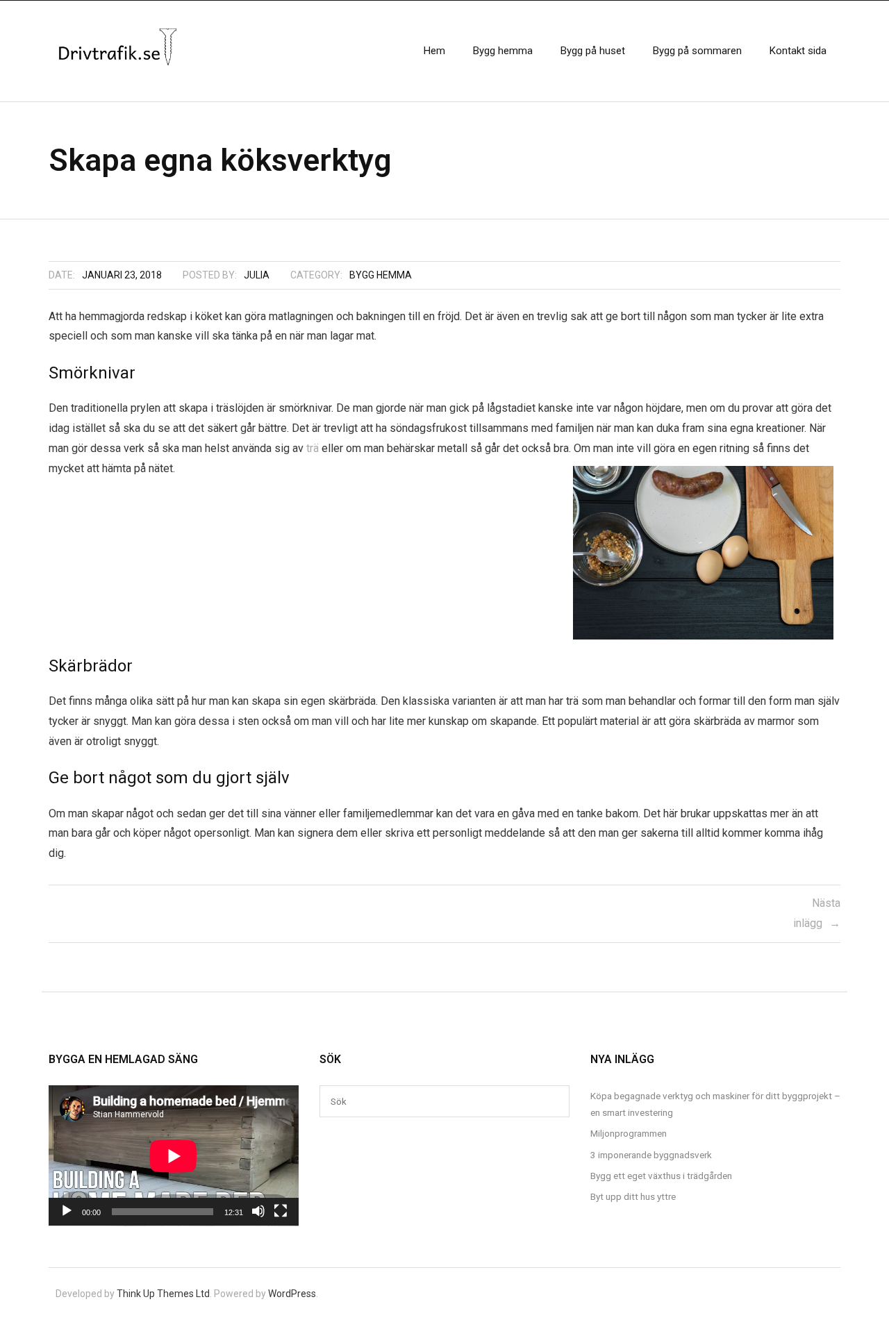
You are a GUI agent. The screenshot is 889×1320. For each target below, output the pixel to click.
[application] (174, 1155)
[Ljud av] (258, 1211)
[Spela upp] (67, 1211)
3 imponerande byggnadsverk (651, 1154)
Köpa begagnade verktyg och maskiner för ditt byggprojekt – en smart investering (715, 1104)
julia (256, 275)
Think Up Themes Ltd (163, 1293)
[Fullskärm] (281, 1211)
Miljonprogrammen (628, 1133)
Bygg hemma (380, 275)
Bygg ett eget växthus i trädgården (661, 1175)
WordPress (292, 1293)
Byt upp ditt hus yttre (633, 1196)
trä (312, 448)
